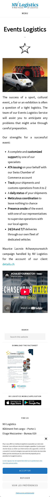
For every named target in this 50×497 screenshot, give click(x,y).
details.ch (8, 264)
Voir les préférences (25, 485)
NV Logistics (25, 4)
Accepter (25, 470)
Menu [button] (25, 13)
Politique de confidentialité (25, 493)
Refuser (25, 478)
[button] (46, 438)
